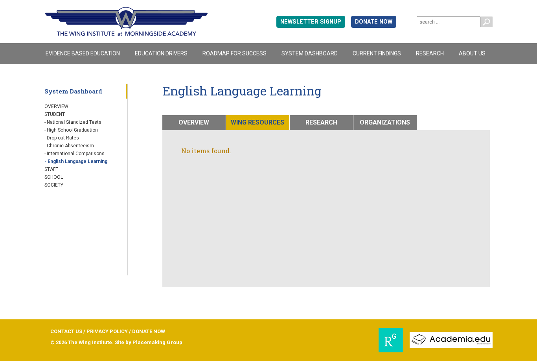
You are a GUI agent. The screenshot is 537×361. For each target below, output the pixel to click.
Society (53, 185)
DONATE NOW (373, 21)
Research (430, 53)
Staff (51, 169)
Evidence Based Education (83, 53)
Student (54, 114)
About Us (472, 53)
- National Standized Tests (72, 122)
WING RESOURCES (257, 122)
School (53, 177)
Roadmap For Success (234, 53)
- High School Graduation (71, 130)
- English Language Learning (75, 161)
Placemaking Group (157, 342)
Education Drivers (161, 53)
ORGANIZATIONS (385, 122)
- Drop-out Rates (61, 138)
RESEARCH (321, 122)
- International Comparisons (74, 153)
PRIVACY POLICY (107, 331)
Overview (56, 106)
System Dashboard (309, 53)
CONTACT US (66, 331)
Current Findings (377, 53)
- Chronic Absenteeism (69, 145)
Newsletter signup (310, 21)
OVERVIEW (193, 122)
